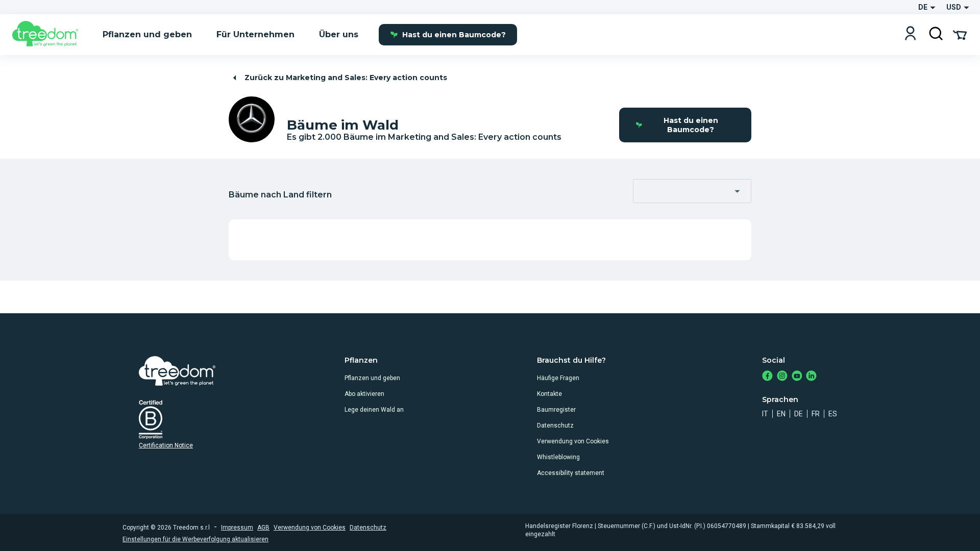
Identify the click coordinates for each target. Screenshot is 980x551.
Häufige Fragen (558, 378)
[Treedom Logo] (49, 34)
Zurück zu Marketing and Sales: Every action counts (345, 77)
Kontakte (549, 393)
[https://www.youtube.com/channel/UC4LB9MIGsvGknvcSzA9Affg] (797, 376)
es (832, 414)
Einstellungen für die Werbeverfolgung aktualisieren (195, 539)
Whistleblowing (558, 457)
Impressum (237, 527)
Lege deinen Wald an (374, 409)
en (781, 414)
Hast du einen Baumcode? (454, 34)
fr (816, 414)
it (765, 414)
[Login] (910, 34)
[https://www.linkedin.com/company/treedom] (811, 376)
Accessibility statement (570, 473)
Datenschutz (555, 425)
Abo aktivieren (364, 393)
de (798, 414)
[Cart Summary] (960, 34)
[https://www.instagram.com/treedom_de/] (782, 376)
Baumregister (556, 409)
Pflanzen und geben (372, 378)
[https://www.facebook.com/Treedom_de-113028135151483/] (767, 376)
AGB (263, 527)
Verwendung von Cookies (573, 441)
